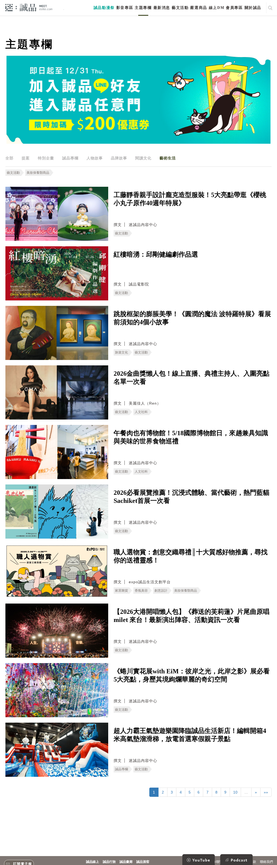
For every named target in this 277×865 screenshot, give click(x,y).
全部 (9, 158)
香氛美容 (141, 590)
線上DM (216, 8)
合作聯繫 (216, 862)
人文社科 (141, 412)
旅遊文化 (121, 352)
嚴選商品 (198, 8)
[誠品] (28, 7)
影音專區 (124, 8)
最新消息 (161, 8)
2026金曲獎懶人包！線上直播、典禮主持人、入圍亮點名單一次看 (191, 377)
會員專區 (234, 8)
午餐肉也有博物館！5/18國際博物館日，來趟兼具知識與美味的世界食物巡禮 (191, 437)
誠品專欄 (70, 158)
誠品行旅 (109, 862)
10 (235, 792)
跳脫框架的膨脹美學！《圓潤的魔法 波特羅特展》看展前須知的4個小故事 (192, 318)
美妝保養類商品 (38, 173)
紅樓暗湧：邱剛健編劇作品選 (156, 254)
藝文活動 (180, 8)
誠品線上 (92, 862)
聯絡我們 (266, 862)
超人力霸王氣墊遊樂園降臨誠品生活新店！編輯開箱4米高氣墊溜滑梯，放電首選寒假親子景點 (190, 734)
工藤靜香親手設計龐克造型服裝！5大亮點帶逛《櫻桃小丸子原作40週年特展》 (190, 199)
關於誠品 (253, 8)
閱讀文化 (143, 158)
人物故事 (95, 158)
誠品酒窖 (142, 862)
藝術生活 (168, 158)
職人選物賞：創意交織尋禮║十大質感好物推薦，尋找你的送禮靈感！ (191, 556)
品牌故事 (119, 158)
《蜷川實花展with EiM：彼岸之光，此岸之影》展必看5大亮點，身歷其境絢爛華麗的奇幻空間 (192, 675)
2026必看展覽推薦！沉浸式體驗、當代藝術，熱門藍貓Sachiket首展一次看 (191, 496)
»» (266, 792)
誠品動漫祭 (104, 8)
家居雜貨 (121, 590)
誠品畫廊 (126, 862)
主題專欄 (143, 8)
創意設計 (160, 590)
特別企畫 (46, 158)
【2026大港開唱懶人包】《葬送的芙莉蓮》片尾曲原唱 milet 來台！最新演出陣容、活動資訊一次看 (191, 615)
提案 (26, 158)
